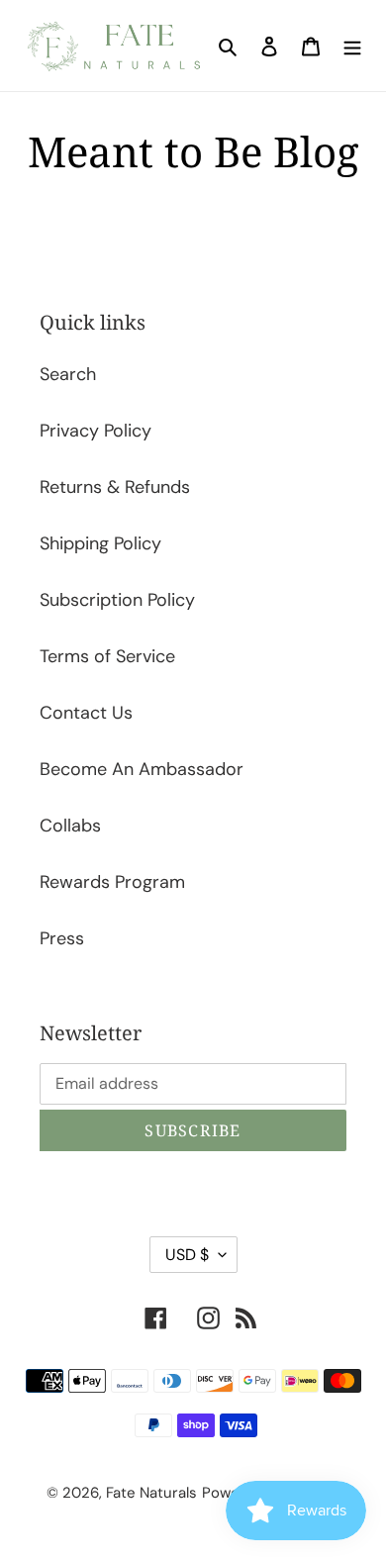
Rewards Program (112, 882)
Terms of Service (107, 656)
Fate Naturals (151, 1493)
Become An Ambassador (141, 769)
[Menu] (352, 46)
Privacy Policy (95, 430)
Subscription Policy (117, 600)
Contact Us (86, 713)
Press (62, 938)
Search (68, 374)
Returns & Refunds (115, 487)
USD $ (187, 1254)
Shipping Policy (100, 543)
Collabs (70, 825)
